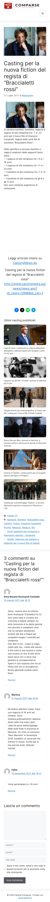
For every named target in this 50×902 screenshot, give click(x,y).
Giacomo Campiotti (31, 523)
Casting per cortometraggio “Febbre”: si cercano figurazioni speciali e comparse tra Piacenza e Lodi (24, 505)
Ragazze (16, 527)
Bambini (22, 519)
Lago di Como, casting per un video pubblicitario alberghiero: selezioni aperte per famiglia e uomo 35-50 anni (24, 350)
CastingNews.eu (25, 263)
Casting (8, 523)
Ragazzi (26, 527)
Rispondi (11, 680)
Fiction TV (12, 515)
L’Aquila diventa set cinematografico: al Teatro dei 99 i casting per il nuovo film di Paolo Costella (24, 411)
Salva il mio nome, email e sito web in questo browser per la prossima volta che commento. (26, 869)
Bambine (11, 519)
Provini (7, 527)
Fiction (16, 523)
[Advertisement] (25, 219)
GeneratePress (25, 898)
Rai (33, 527)
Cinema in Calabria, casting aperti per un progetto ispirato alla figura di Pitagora (25, 474)
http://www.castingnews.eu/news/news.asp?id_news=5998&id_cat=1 (25, 288)
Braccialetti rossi (35, 519)
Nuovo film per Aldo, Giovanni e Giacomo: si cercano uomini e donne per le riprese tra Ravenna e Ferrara (25, 443)
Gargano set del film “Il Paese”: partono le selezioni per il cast (25, 381)
